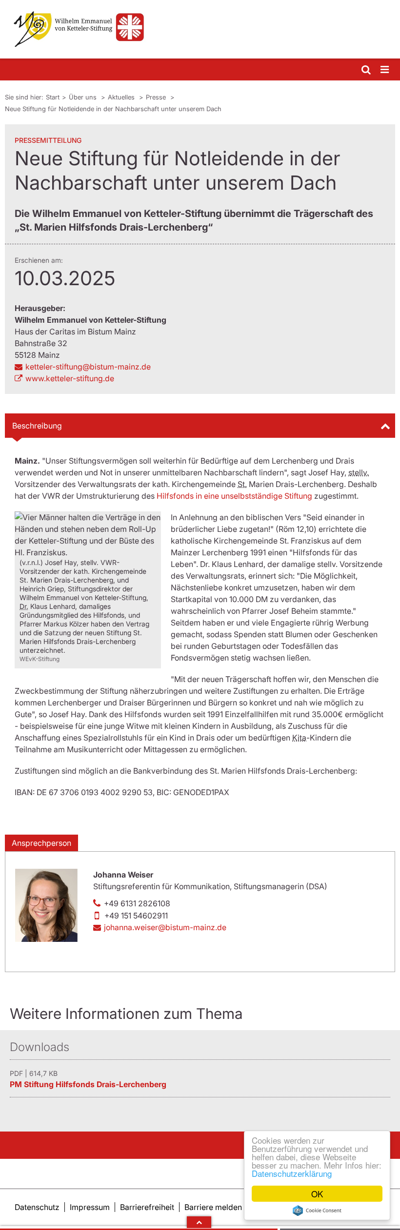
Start (53, 97)
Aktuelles (122, 97)
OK (317, 1194)
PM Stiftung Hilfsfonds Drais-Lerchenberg (88, 1084)
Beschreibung (37, 425)
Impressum (90, 1207)
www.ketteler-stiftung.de (69, 378)
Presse (157, 97)
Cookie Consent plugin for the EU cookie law (317, 1210)
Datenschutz (37, 1207)
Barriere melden (213, 1207)
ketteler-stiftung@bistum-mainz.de (88, 366)
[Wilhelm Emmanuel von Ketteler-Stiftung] (200, 29)
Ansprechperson (41, 843)
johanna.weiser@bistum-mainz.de (165, 927)
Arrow (199, 1222)
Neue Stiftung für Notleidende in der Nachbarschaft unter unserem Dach (113, 109)
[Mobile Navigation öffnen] (385, 70)
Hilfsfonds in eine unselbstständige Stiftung (234, 496)
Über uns (84, 97)
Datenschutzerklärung (292, 1173)
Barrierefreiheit (147, 1207)
